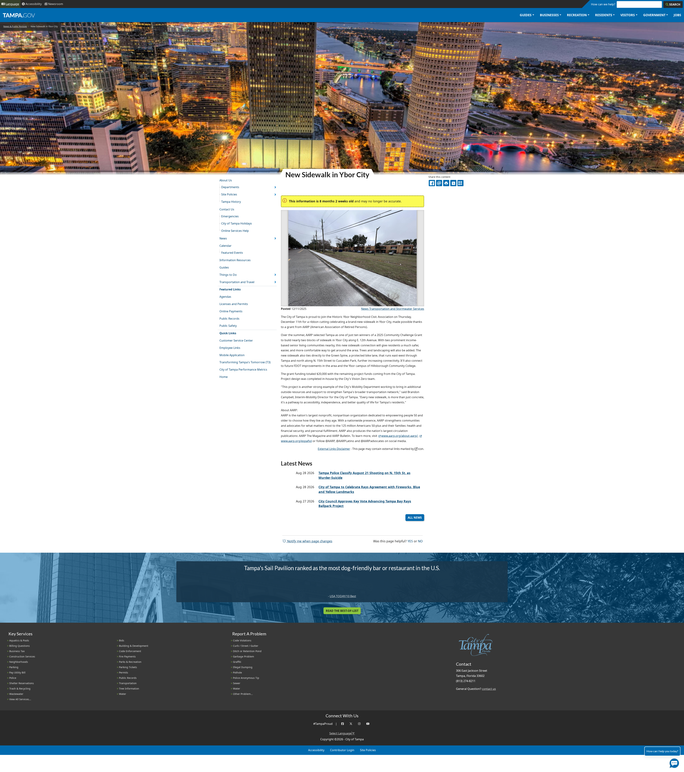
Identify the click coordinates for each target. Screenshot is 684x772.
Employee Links (229, 348)
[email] (439, 183)
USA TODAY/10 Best (343, 596)
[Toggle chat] (673, 762)
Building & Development (133, 645)
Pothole (237, 672)
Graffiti (237, 661)
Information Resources (235, 260)
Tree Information (129, 688)
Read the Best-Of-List (342, 611)
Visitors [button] (627, 15)
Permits (123, 672)
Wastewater (16, 694)
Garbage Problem (243, 656)
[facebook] (432, 183)
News (223, 238)
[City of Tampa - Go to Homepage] (19, 15)
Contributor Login (342, 750)
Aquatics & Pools (19, 640)
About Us (225, 180)
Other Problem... (243, 694)
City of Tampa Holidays (236, 223)
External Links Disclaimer (334, 449)
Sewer (236, 683)
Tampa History (231, 202)
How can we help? (603, 4)
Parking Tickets (128, 667)
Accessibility (316, 750)
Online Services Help (235, 231)
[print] (446, 183)
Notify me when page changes (309, 541)
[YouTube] (367, 724)
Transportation (128, 683)
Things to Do (228, 275)
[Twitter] (351, 724)
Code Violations (242, 640)
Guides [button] (526, 15)
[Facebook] (342, 724)
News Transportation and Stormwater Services (392, 309)
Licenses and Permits (233, 304)
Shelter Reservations (21, 683)
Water (122, 694)
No (420, 541)
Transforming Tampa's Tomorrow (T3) (245, 362)
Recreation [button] (577, 15)
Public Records (229, 319)
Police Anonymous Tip (246, 678)
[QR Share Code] (460, 183)
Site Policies (229, 194)
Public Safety (228, 326)
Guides (224, 267)
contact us (489, 689)
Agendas (225, 297)
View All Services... (20, 699)
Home (223, 377)
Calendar (225, 246)
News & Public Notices (15, 26)
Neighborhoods (18, 661)
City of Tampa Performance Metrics (243, 369)
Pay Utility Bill (17, 672)
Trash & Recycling (19, 688)
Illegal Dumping (242, 667)
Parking (13, 667)
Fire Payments (127, 656)
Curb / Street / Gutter (245, 645)
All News (415, 518)
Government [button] (654, 15)
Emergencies (230, 216)
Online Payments (230, 311)
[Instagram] (359, 724)
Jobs (677, 15)
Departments (230, 187)
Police (12, 678)
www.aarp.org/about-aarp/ (399, 436)
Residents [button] (603, 15)
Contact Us (226, 209)
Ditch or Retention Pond (247, 651)
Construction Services (22, 656)
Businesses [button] (549, 15)
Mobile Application (232, 355)
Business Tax (17, 651)
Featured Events (232, 253)
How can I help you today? (662, 751)
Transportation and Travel (236, 282)
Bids (121, 640)
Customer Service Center (236, 340)
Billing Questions (19, 645)
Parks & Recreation (130, 661)
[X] (453, 183)
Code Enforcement (130, 651)
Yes (410, 541)
